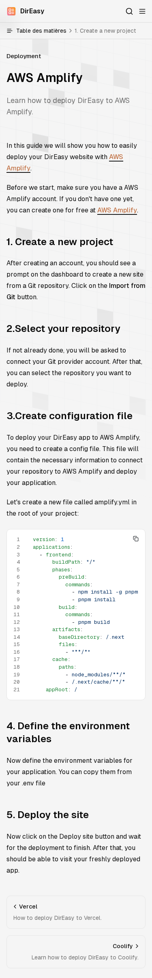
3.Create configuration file (69, 415)
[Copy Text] (136, 539)
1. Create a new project (59, 241)
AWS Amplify (117, 210)
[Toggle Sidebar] (142, 11)
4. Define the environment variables (68, 732)
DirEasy (32, 11)
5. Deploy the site (47, 814)
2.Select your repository (63, 328)
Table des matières (76, 30)
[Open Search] (129, 11)
